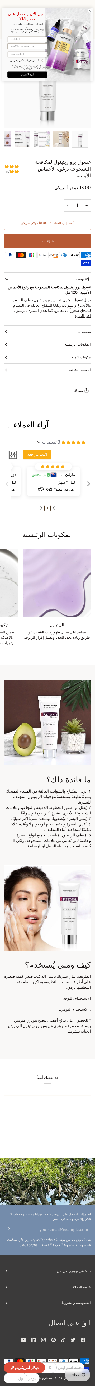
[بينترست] (53, 1340)
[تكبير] (81, 118)
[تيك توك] (63, 1340)
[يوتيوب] (23, 1340)
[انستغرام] (43, 1340)
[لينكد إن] (33, 1340)
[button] (87, 488)
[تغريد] (73, 1340)
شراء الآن (47, 241)
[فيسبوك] (83, 1340)
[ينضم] (8, 1229)
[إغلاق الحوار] (90, 11)
